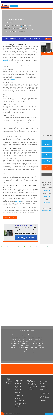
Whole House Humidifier (20, 403)
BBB (43, 210)
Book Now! (14, 6)
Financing (31, 1)
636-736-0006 (47, 202)
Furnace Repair (18, 394)
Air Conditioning (18, 383)
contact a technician (15, 168)
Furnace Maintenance (20, 395)
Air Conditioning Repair (20, 384)
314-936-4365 (48, 1)
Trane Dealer (44, 54)
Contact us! (12, 79)
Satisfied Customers (32, 386)
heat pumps (18, 201)
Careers (35, 1)
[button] (2, 413)
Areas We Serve (30, 389)
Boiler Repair (18, 398)
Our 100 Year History (32, 383)
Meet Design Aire (31, 381)
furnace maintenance (26, 26)
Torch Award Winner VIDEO (46, 174)
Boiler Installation (19, 401)
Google (46, 210)
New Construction (19, 408)
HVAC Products (30, 387)
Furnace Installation (19, 397)
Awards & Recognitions (32, 384)
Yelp (50, 210)
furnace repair (16, 26)
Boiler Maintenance (19, 400)
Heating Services (19, 392)
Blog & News (40, 1)
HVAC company (20, 176)
